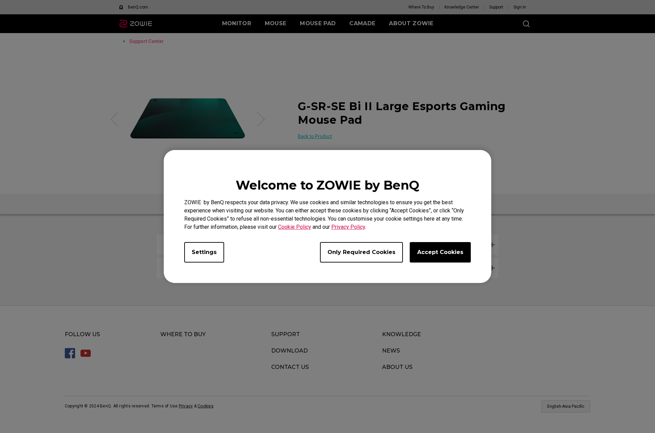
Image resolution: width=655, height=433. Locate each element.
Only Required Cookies (361, 252)
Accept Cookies (440, 252)
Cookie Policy (294, 227)
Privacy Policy (348, 227)
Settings (204, 252)
